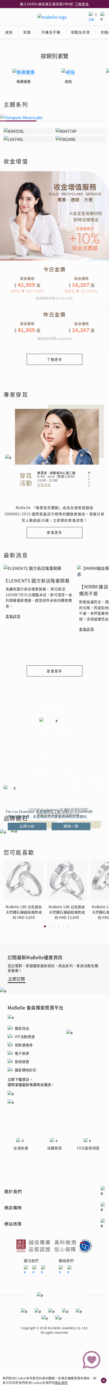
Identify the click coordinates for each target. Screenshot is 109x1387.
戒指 (9, 32)
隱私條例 (61, 1382)
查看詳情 (44, 485)
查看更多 (54, 532)
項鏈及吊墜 (80, 32)
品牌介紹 (27, 826)
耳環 (27, 32)
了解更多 (82, 4)
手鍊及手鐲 (51, 32)
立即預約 (68, 767)
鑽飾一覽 (71, 826)
